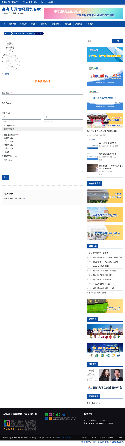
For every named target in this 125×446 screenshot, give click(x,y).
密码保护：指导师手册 (107, 143)
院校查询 (25, 2)
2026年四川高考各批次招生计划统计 (102, 288)
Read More (92, 140)
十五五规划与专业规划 (97, 293)
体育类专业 (8, 145)
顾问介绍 (5, 74)
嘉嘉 (104, 135)
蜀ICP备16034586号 (66, 438)
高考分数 (34, 24)
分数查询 (42, 2)
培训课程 (78, 24)
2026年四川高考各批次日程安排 (101, 275)
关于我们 (89, 24)
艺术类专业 (8, 141)
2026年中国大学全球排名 (98, 253)
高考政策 (23, 24)
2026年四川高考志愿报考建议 (100, 279)
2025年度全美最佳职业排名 (99, 266)
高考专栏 (44, 24)
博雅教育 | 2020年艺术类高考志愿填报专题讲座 (111, 167)
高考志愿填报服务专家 (21, 9)
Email (4, 122)
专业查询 (34, 2)
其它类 (7, 152)
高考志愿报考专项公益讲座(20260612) (103, 131)
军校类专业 (8, 148)
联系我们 (111, 438)
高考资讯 (12, 24)
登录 (23, 198)
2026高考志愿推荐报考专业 (99, 284)
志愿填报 (50, 2)
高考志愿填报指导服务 (107, 154)
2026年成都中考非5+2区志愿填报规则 (103, 262)
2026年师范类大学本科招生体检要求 (102, 271)
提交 (5, 177)
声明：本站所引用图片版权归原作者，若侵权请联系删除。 (103, 442)
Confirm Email (48, 122)
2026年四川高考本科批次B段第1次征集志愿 (105, 257)
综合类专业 (8, 138)
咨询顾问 (55, 24)
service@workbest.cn (97, 420)
